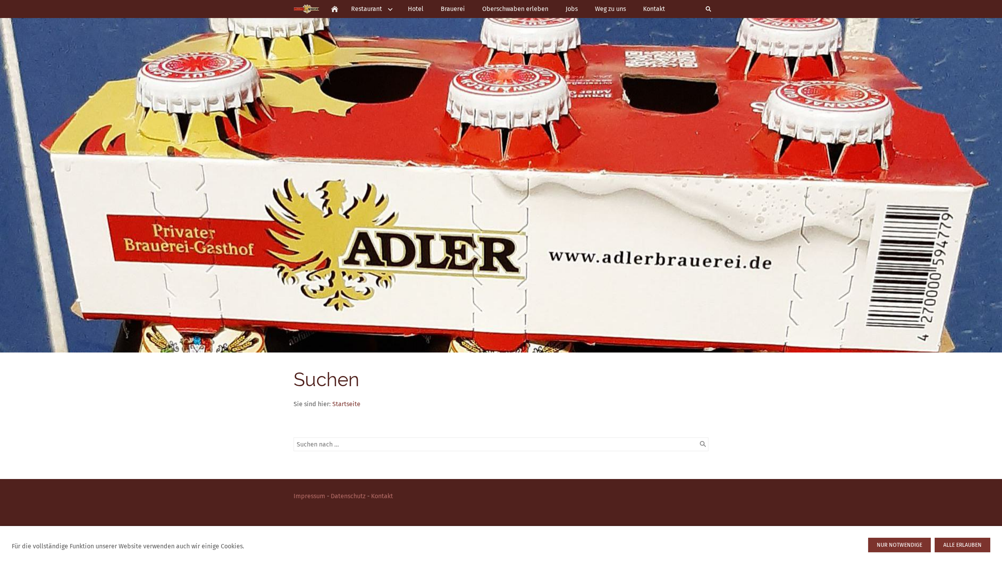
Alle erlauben (962, 545)
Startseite (346, 404)
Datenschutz (348, 496)
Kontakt (382, 496)
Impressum (309, 496)
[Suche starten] (703, 444)
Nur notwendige (899, 545)
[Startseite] (334, 9)
